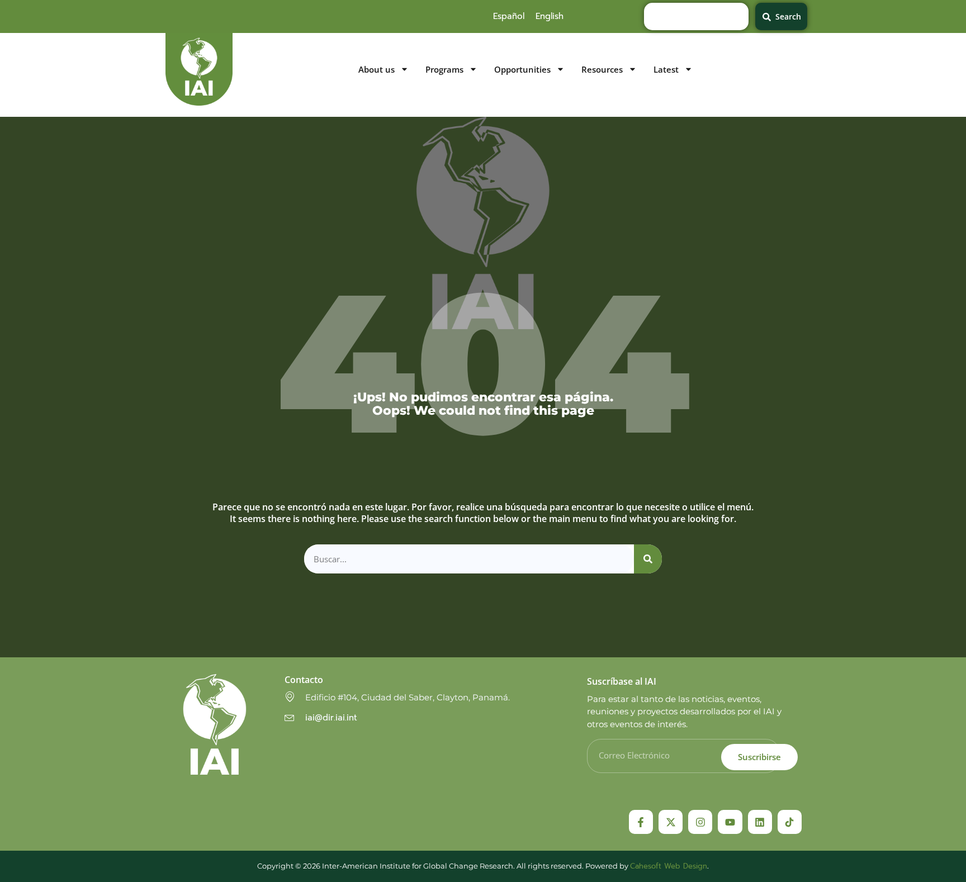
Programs (444, 69)
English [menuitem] (550, 16)
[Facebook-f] (641, 822)
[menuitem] (508, 16)
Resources (602, 69)
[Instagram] (700, 822)
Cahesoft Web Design (668, 866)
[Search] (648, 559)
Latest (666, 69)
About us (376, 69)
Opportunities (522, 69)
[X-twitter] (671, 822)
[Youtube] (730, 822)
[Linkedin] (760, 822)
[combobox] (696, 16)
